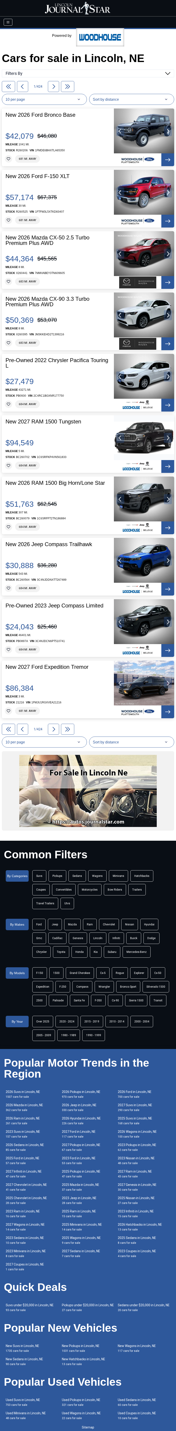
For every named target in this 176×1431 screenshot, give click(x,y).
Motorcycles (90, 889)
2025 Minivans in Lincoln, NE (82, 1227)
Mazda (72, 924)
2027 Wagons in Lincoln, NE (25, 1227)
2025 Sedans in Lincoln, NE (137, 1240)
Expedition (42, 986)
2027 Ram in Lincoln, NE (135, 1174)
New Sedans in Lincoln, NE (24, 1361)
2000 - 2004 (141, 1021)
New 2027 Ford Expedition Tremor (47, 667)
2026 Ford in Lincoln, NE (134, 1094)
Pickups (57, 876)
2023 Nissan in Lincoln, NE (136, 1160)
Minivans (118, 876)
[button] (120, 131)
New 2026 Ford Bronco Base (40, 115)
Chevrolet (109, 924)
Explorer (139, 973)
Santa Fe (79, 1000)
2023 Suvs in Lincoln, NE (23, 1134)
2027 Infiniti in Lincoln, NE (24, 1174)
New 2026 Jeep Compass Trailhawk (49, 544)
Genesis (78, 938)
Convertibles (64, 889)
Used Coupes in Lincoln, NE (137, 1415)
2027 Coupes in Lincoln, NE (25, 1267)
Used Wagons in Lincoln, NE (81, 1415)
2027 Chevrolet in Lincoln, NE (26, 1187)
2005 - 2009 (43, 1035)
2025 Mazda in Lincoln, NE (80, 1187)
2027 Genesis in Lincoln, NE (137, 1187)
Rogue (120, 973)
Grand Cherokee (80, 973)
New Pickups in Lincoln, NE (80, 1348)
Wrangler (104, 986)
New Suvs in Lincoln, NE (22, 1348)
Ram (90, 924)
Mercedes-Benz (136, 952)
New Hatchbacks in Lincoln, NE (83, 1361)
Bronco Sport (128, 986)
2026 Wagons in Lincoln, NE (137, 1134)
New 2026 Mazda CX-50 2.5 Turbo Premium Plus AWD (47, 240)
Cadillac (57, 938)
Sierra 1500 (136, 1000)
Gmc (39, 938)
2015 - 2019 (91, 1021)
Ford (39, 924)
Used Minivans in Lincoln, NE (26, 1415)
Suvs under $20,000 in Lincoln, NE (30, 1307)
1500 (56, 973)
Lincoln (97, 938)
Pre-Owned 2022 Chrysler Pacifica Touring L (57, 363)
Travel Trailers (45, 903)
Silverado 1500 (155, 986)
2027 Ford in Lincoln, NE (79, 1134)
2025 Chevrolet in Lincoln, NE (26, 1200)
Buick (133, 938)
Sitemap (88, 1427)
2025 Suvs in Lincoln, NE (135, 1121)
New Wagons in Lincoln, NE (137, 1348)
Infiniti (116, 938)
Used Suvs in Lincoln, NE (23, 1402)
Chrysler (41, 952)
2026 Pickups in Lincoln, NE (81, 1094)
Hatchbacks (141, 876)
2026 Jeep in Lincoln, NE (79, 1107)
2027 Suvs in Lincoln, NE (135, 1107)
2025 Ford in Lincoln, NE (22, 1160)
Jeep (55, 924)
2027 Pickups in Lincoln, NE (81, 1147)
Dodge (151, 938)
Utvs (67, 903)
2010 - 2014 (116, 1021)
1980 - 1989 (68, 1035)
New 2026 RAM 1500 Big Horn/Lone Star (55, 483)
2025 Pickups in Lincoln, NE (81, 1174)
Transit (158, 1000)
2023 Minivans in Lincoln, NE (26, 1253)
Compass (82, 986)
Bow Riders (115, 889)
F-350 (98, 1000)
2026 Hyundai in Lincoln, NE (81, 1121)
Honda (79, 952)
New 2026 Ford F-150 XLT (38, 176)
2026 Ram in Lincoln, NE (23, 1121)
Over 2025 (42, 1021)
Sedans (77, 876)
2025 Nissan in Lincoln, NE (136, 1200)
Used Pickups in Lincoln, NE (81, 1402)
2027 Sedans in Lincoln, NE (81, 1253)
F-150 (39, 973)
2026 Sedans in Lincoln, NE (25, 1147)
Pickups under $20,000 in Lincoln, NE (88, 1307)
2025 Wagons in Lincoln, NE (81, 1240)
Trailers (137, 889)
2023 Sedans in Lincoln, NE (25, 1240)
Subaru (112, 952)
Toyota (61, 952)
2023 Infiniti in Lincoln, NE (136, 1213)
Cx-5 (103, 973)
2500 (39, 1000)
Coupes (41, 889)
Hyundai (149, 924)
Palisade (58, 1000)
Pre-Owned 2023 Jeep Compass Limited (54, 605)
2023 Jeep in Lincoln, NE (79, 1200)
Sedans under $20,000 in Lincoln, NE (144, 1307)
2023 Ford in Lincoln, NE (79, 1160)
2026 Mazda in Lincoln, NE (24, 1107)
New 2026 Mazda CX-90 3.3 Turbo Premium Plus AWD (47, 301)
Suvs (39, 876)
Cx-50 (157, 973)
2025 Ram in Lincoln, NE (79, 1213)
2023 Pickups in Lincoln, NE (137, 1147)
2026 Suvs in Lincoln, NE (23, 1094)
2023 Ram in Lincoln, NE (23, 1213)
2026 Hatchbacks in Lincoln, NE (140, 1227)
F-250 (62, 986)
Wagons (97, 876)
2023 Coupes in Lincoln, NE (137, 1253)
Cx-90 (115, 1000)
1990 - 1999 (93, 1035)
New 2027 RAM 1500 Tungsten (43, 421)
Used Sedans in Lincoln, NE (137, 1402)
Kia (96, 952)
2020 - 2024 (66, 1021)
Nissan (129, 924)
